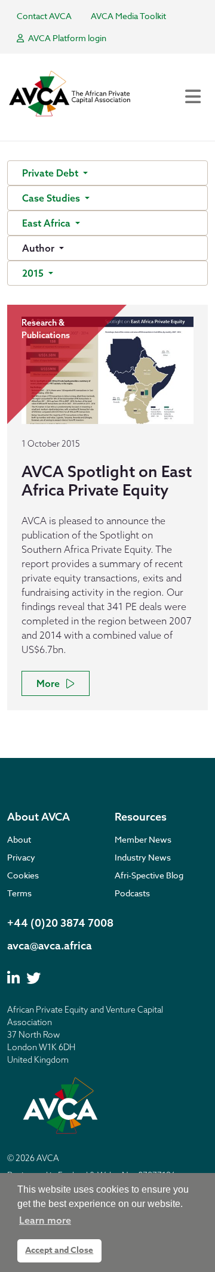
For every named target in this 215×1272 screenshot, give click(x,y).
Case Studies (52, 198)
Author (39, 248)
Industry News (143, 857)
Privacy (21, 857)
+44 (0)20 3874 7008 (60, 923)
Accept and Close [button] (59, 1250)
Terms (19, 893)
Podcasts (132, 893)
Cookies (23, 875)
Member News (143, 839)
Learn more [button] (45, 1220)
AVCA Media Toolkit (128, 15)
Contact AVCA (44, 15)
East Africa (47, 223)
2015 (34, 273)
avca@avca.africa (49, 945)
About (19, 839)
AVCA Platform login (66, 38)
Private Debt (51, 173)
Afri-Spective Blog (149, 875)
